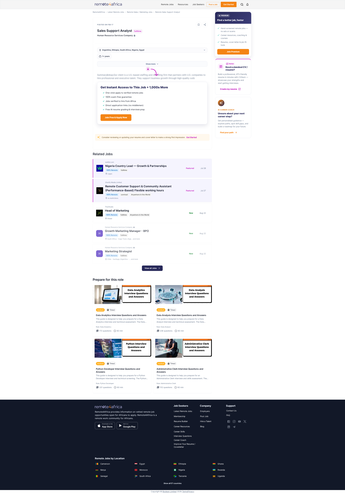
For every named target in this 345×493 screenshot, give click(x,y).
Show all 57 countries (173, 483)
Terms (185, 491)
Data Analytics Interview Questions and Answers (121, 315)
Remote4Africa (99, 12)
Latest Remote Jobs (116, 12)
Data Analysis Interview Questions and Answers (181, 315)
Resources (183, 4)
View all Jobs (151, 268)
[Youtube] (239, 421)
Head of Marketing (117, 210)
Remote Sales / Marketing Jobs (139, 12)
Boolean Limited (170, 491)
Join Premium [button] (233, 51)
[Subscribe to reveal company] (134, 35)
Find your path (227, 132)
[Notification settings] (247, 4)
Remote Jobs (167, 4)
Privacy (191, 491)
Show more (151, 64)
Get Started (228, 4)
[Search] (242, 4)
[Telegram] (234, 427)
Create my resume (228, 89)
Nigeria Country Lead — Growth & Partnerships (136, 166)
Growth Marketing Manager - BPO (127, 231)
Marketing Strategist (118, 251)
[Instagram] (234, 421)
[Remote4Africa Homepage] (108, 5)
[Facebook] (228, 421)
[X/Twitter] (245, 421)
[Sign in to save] (198, 24)
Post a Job (213, 4)
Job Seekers (198, 4)
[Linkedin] (228, 427)
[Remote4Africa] (108, 408)
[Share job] (204, 24)
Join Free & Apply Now (116, 117)
